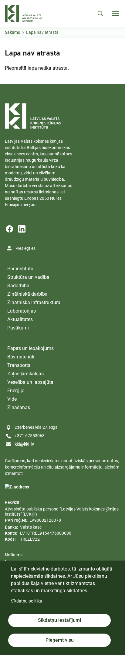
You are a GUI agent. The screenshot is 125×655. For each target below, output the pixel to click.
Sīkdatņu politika (26, 601)
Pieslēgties (25, 248)
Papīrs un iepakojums (30, 348)
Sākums (12, 32)
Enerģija (16, 390)
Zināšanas (18, 407)
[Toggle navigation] (115, 13)
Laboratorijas (21, 311)
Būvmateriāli (20, 357)
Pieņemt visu (60, 640)
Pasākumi (18, 328)
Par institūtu (20, 269)
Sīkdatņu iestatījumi (59, 620)
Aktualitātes (20, 319)
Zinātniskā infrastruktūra (33, 302)
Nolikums (13, 554)
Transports (18, 365)
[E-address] (17, 487)
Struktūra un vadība (28, 277)
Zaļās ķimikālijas (25, 374)
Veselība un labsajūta (30, 382)
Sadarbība (18, 285)
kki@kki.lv (24, 444)
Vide (12, 399)
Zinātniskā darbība (27, 294)
